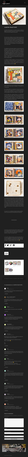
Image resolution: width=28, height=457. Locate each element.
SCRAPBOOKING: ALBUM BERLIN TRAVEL (15, 266)
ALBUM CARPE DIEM (6, 265)
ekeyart (8, 306)
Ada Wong (11, 278)
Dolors (8, 358)
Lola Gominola (9, 324)
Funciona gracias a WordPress (8, 455)
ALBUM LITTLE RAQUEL (10, 265)
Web (5, 435)
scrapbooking (15, 278)
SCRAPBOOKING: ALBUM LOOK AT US (19, 266)
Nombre (5, 428)
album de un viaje (8, 52)
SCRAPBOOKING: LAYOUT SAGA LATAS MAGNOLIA (7, 273)
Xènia (8, 288)
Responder (6, 293)
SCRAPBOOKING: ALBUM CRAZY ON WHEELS (11, 273)
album (5, 31)
